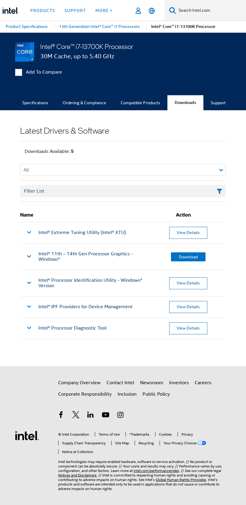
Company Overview (79, 383)
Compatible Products (140, 102)
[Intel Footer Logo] (27, 435)
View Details (188, 232)
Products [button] (42, 10)
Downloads (185, 102)
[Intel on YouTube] (105, 415)
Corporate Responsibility (85, 394)
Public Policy (156, 394)
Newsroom (151, 383)
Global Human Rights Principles (181, 479)
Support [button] (75, 10)
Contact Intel (120, 383)
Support (218, 102)
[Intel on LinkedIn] (91, 415)
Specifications (35, 102)
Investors (179, 383)
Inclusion (127, 394)
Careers (203, 383)
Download (188, 257)
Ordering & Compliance (84, 102)
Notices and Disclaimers (77, 475)
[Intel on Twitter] (76, 415)
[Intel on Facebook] (61, 415)
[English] (151, 10)
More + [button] (103, 10)
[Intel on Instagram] (120, 415)
